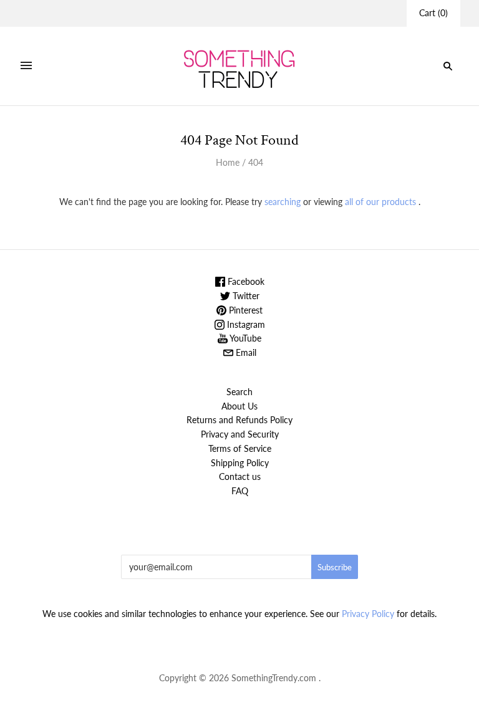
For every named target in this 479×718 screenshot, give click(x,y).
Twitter (244, 295)
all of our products (380, 201)
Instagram (245, 324)
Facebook (244, 281)
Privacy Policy (368, 613)
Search (239, 391)
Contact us (240, 476)
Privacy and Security (240, 434)
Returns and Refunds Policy (239, 419)
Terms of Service (239, 448)
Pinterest (244, 310)
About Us (239, 406)
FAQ (239, 491)
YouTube (244, 338)
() (433, 12)
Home (228, 162)
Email (244, 352)
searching (282, 201)
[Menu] (26, 66)
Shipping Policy (240, 462)
